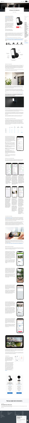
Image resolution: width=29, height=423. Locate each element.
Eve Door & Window (26, 24)
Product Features (26, 16)
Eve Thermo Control (26, 33)
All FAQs (6, 370)
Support (22, 414)
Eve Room (26, 31)
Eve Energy (26, 25)
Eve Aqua (26, 22)
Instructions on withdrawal (17, 414)
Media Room (9, 414)
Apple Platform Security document (18, 39)
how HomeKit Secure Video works (10, 38)
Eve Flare (26, 27)
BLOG (21, 1)
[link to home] (2, 1)
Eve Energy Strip (26, 26)
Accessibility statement (3, 416)
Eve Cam (25, 23)
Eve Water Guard (26, 35)
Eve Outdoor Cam (26, 30)
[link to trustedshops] (27, 420)
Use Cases (25, 17)
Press (1, 413)
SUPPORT (24, 1)
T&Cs (15, 413)
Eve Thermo (26, 32)
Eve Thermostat (26, 34)
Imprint (1, 417)
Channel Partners (9, 413)
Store (26, 1)
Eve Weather (26, 36)
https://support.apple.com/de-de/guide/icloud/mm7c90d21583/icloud (15, 243)
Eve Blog (22, 413)
